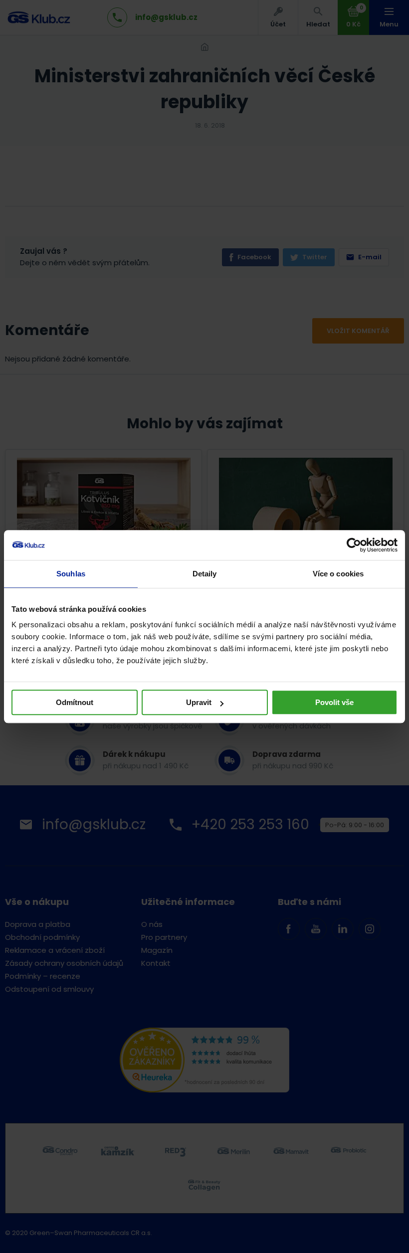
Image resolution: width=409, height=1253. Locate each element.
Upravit (198, 702)
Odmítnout (74, 702)
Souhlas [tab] (70, 573)
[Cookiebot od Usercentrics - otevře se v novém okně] (354, 544)
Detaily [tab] (205, 573)
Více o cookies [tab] (338, 573)
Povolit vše (334, 702)
